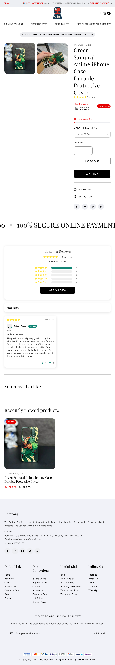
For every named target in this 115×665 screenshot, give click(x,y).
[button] (99, 13)
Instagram (93, 578)
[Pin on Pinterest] (93, 207)
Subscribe (99, 633)
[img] (13, 319)
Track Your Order (68, 594)
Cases (7, 582)
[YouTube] (22, 551)
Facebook (93, 574)
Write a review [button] (57, 290)
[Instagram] (15, 551)
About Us (9, 578)
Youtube (92, 586)
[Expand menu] (6, 13)
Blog (6, 594)
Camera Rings (39, 602)
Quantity (79, 142)
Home (25, 34)
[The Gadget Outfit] (57, 13)
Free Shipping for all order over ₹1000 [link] (90, 24)
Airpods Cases (39, 582)
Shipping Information (70, 586)
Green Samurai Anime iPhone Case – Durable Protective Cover (29, 479)
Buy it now (92, 174)
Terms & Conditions (69, 590)
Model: (85, 128)
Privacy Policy (67, 578)
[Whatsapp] (37, 551)
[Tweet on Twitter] (85, 207)
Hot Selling (37, 598)
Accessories (10, 586)
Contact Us (9, 598)
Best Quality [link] (55, 24)
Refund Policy (67, 582)
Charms (36, 586)
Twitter (91, 582)
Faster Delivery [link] (31, 24)
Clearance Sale (11, 590)
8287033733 (18, 543)
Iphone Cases (39, 578)
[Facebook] (7, 551)
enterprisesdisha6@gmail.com (26, 539)
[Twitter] (30, 551)
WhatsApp (93, 590)
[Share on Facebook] (77, 207)
